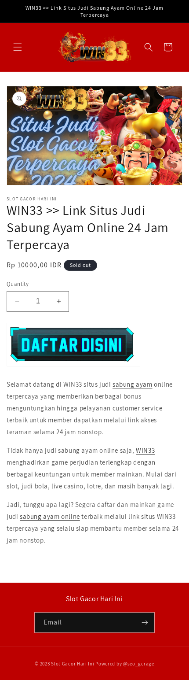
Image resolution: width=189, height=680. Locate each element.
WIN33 (145, 450)
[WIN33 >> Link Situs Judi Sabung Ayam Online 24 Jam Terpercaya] (73, 366)
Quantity (18, 284)
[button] (17, 47)
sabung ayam (133, 384)
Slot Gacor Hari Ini (72, 664)
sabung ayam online (50, 516)
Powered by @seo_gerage (124, 664)
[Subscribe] (144, 622)
